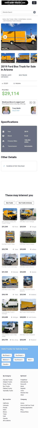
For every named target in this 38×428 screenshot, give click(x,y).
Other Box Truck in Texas (8, 289)
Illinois (5, 412)
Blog (22, 409)
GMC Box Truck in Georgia (27, 221)
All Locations (7, 420)
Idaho (4, 409)
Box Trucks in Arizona (25, 203)
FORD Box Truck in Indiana (27, 244)
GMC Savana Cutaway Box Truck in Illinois (9, 222)
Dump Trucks (7, 384)
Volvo (22, 390)
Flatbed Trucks (7, 388)
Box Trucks (9, 203)
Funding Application (26, 407)
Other (22, 395)
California (6, 403)
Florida (5, 407)
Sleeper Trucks (7, 382)
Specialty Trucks (8, 390)
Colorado (6, 405)
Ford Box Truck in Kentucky (9, 267)
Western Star (24, 392)
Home (22, 403)
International (24, 382)
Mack (22, 386)
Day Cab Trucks (7, 380)
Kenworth (23, 384)
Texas (5, 414)
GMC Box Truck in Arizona (27, 267)
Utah (4, 416)
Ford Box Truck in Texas (8, 244)
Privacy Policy (24, 412)
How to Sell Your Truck (27, 405)
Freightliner (24, 380)
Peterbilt (23, 388)
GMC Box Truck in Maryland (27, 334)
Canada (5, 418)
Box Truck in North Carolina (27, 312)
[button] (30, 102)
